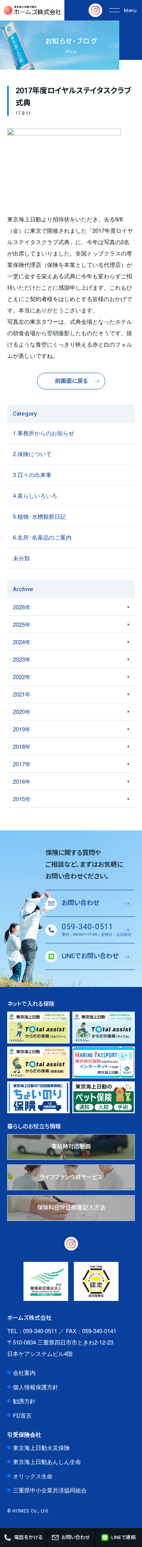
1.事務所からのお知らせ (43, 433)
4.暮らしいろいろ (35, 495)
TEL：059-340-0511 (32, 1331)
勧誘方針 (24, 1401)
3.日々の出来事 (32, 475)
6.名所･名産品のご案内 (42, 537)
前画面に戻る (71, 381)
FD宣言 (22, 1415)
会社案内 (24, 1372)
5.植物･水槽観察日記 (39, 516)
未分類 (21, 558)
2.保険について (32, 454)
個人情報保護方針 (35, 1387)
